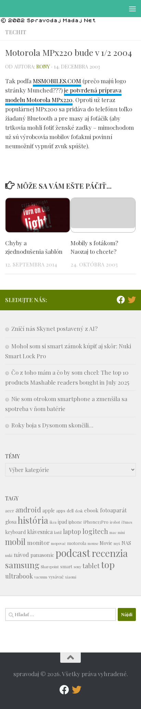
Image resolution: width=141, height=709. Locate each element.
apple (48, 510)
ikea (53, 522)
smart (66, 566)
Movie (106, 543)
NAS (126, 543)
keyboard (15, 532)
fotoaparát (113, 510)
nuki (8, 555)
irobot (115, 522)
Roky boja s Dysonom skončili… (52, 425)
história (33, 520)
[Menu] (132, 8)
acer (9, 510)
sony (77, 566)
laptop (72, 531)
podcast (72, 552)
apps (60, 510)
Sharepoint (50, 566)
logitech (95, 531)
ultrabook (19, 576)
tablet (91, 565)
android (28, 509)
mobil (15, 541)
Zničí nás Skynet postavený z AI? (54, 328)
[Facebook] (121, 300)
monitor (38, 542)
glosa (10, 522)
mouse (93, 543)
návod (21, 554)
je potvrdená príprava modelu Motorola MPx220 (63, 94)
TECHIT (15, 32)
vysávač (56, 577)
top (108, 564)
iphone (75, 522)
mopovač (58, 543)
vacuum (40, 577)
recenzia (110, 553)
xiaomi (70, 577)
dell (70, 510)
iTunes (126, 522)
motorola (76, 543)
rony (43, 66)
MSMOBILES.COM (57, 81)
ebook (91, 510)
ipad (62, 522)
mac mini (117, 532)
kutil (58, 532)
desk (79, 510)
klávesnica (40, 531)
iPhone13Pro (96, 522)
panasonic (42, 554)
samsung (22, 564)
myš (117, 543)
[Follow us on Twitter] (132, 300)
